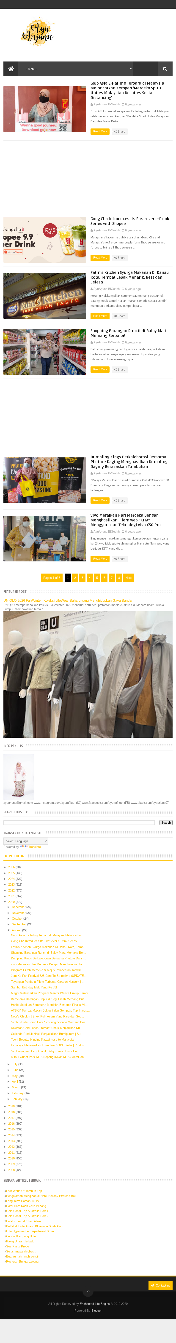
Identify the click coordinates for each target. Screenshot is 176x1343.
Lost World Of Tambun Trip (24, 1191)
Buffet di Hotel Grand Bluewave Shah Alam (34, 1226)
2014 (12, 1135)
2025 (12, 873)
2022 (12, 890)
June (15, 1070)
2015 (12, 1129)
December (19, 907)
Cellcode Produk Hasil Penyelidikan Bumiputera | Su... (47, 1034)
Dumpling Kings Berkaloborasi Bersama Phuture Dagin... (48, 958)
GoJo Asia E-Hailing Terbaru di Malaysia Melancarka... (47, 935)
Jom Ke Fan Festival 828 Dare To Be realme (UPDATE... (49, 975)
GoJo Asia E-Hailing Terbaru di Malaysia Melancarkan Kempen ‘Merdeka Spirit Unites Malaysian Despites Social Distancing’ (127, 90)
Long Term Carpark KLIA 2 (23, 1201)
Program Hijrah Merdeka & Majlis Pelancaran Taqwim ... (48, 970)
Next (129, 577)
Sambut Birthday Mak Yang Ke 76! (34, 987)
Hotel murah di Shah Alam (23, 1221)
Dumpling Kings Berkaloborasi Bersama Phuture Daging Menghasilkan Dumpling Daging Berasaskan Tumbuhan (129, 462)
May (15, 1076)
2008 (12, 1170)
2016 (12, 1123)
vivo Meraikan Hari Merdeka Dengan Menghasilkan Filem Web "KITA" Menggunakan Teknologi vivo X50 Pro (126, 520)
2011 (12, 1152)
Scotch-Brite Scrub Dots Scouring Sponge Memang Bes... (49, 1022)
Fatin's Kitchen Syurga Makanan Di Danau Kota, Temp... (48, 947)
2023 (12, 884)
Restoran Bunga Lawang (22, 1261)
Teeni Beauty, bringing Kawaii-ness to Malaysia (42, 1039)
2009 (12, 1164)
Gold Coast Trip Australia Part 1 (27, 1211)
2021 (12, 896)
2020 (12, 902)
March (16, 1087)
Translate (34, 847)
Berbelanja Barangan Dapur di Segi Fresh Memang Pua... (49, 999)
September (19, 924)
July (15, 1064)
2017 (12, 1118)
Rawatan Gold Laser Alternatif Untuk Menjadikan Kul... (47, 1028)
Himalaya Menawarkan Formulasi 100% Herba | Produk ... (49, 1045)
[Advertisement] (88, 179)
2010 (12, 1158)
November (19, 913)
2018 (12, 1112)
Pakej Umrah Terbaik (20, 1241)
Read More (100, 131)
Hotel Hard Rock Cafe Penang (26, 1206)
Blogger (96, 1310)
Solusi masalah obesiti (21, 1251)
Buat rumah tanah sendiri (22, 1256)
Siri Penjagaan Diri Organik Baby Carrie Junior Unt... (45, 1051)
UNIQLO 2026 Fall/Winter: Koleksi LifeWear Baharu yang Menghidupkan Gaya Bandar (67, 600)
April (15, 1081)
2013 (12, 1141)
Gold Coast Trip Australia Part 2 (27, 1216)
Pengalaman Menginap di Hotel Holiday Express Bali (41, 1196)
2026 (12, 867)
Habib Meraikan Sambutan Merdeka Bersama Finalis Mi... (49, 1005)
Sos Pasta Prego (17, 1246)
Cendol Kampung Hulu (21, 1236)
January (17, 1099)
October (17, 918)
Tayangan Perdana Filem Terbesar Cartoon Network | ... (48, 981)
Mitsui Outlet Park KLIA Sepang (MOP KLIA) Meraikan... (48, 1057)
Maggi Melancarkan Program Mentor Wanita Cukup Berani (49, 993)
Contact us (162, 1285)
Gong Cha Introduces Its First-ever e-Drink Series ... (45, 941)
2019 (12, 1106)
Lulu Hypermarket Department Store (30, 1231)
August (17, 930)
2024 (12, 879)
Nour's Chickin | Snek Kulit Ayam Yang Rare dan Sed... (47, 1016)
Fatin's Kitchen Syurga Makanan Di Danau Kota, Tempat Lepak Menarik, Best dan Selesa (130, 277)
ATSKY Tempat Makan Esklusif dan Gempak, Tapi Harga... (50, 1010)
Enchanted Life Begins (95, 1304)
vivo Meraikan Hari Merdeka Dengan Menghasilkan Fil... (48, 964)
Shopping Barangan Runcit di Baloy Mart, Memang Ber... (48, 952)
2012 (12, 1146)
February (18, 1093)
